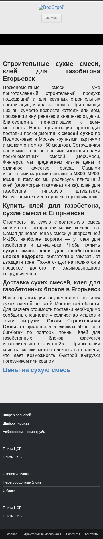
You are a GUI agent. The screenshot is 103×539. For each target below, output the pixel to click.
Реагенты (73, 534)
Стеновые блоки (16, 474)
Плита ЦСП (12, 449)
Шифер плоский (16, 423)
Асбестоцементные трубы (24, 432)
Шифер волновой (17, 415)
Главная (11, 534)
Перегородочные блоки (22, 482)
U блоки (9, 491)
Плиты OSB (12, 457)
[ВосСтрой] (51, 7)
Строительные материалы (42, 534)
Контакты (91, 534)
